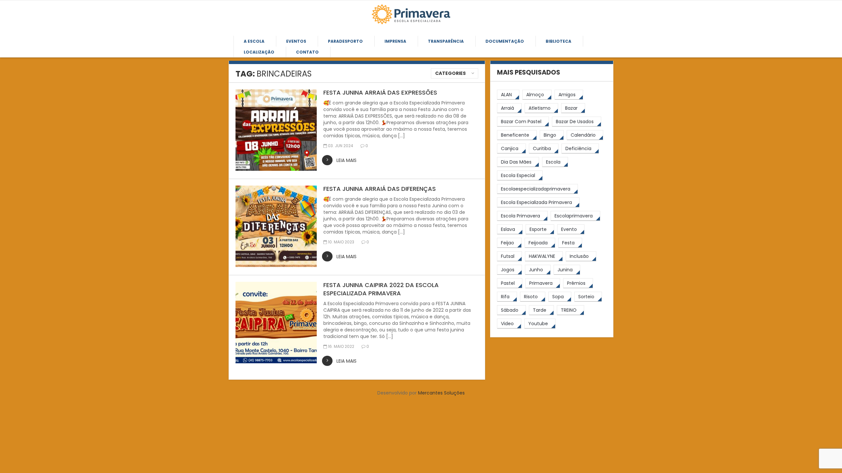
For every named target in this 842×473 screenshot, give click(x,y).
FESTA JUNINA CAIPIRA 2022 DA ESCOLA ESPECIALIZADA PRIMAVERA (381, 289)
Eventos (296, 41)
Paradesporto (345, 41)
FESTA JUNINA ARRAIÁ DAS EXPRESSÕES (380, 92)
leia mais (346, 160)
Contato (307, 52)
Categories (450, 73)
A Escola (254, 41)
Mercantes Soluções (441, 393)
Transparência (446, 41)
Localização (259, 52)
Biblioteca (558, 41)
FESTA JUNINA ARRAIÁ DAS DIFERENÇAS (379, 189)
